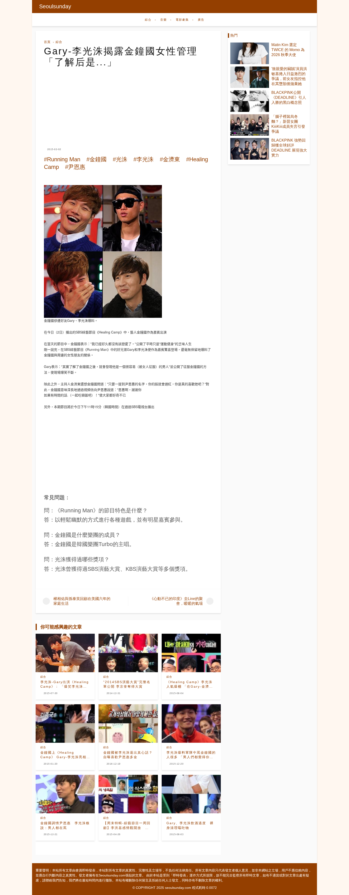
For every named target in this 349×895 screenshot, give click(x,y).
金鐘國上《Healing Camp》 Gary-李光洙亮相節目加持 (63, 755)
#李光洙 (143, 159)
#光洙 (120, 159)
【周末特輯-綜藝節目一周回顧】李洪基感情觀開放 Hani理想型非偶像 (127, 825)
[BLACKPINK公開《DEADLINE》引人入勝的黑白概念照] (249, 101)
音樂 (163, 19)
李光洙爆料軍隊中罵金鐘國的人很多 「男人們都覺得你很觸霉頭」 (191, 755)
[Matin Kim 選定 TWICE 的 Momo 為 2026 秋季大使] (249, 53)
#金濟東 (170, 159)
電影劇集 (182, 19)
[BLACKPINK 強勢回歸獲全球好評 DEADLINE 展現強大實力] (249, 149)
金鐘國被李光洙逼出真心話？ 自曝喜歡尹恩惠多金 (128, 755)
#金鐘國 (96, 159)
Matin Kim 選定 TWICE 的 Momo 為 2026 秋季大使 (288, 50)
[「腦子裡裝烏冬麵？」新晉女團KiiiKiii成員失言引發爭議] (249, 125)
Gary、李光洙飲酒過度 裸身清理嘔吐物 (190, 825)
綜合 (148, 19)
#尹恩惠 (75, 167)
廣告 (201, 19)
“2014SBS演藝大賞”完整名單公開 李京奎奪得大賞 (127, 684)
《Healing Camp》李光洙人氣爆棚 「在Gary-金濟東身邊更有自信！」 (189, 684)
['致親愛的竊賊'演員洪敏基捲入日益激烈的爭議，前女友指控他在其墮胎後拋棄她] (249, 77)
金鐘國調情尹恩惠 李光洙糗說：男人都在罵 (65, 825)
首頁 (47, 41)
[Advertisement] (128, 103)
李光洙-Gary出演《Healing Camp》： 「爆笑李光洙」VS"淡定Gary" (64, 684)
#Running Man (62, 159)
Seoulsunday (55, 6)
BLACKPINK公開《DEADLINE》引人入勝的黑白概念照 (288, 97)
